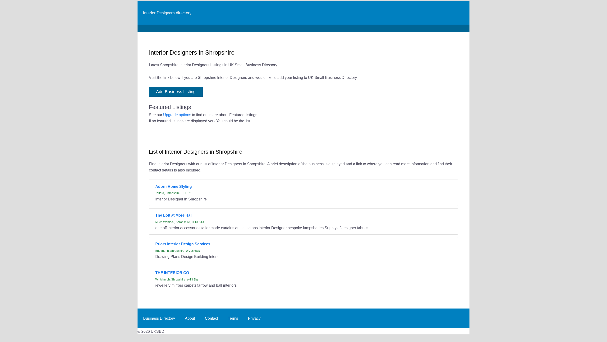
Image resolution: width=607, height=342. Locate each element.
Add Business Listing (176, 91)
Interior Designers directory (167, 12)
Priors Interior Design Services (182, 244)
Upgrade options (177, 115)
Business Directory (159, 318)
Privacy (254, 318)
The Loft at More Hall (173, 215)
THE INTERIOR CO (172, 273)
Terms (233, 318)
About (190, 318)
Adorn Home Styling (173, 186)
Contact (211, 318)
